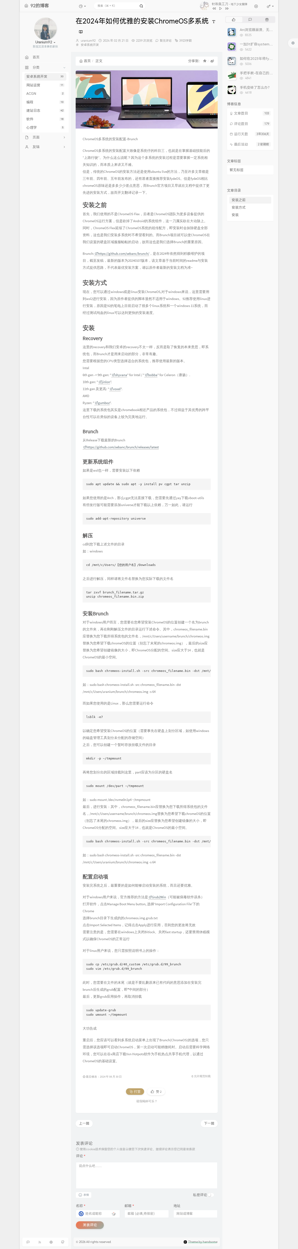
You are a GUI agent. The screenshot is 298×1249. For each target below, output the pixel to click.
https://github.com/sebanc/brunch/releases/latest (122, 447)
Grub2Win (159, 897)
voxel (117, 389)
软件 (44, 119)
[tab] (233, 19)
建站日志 (44, 110)
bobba (152, 375)
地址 (176, 1206)
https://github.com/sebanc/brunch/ (123, 253)
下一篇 (209, 1123)
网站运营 (44, 85)
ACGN (44, 93)
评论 (80, 1156)
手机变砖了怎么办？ (255, 87)
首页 (87, 61)
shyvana (121, 375)
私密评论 (200, 1195)
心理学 (44, 127)
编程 (44, 102)
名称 (80, 1206)
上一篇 (84, 1123)
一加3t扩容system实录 (258, 44)
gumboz (104, 403)
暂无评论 (166, 40)
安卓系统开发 (44, 76)
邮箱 (129, 1206)
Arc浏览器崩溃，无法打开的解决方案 (268, 30)
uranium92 (88, 40)
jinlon (106, 382)
